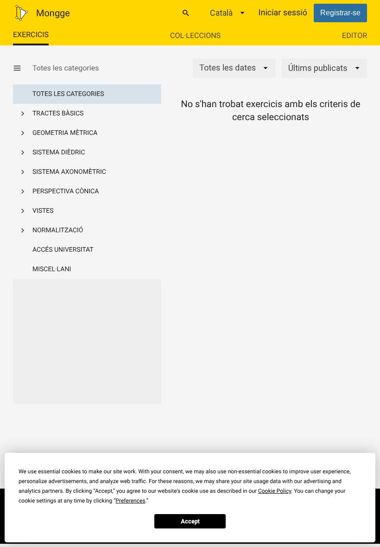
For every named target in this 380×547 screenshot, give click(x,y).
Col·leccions (195, 35)
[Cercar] (186, 13)
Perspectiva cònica (65, 191)
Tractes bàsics (57, 113)
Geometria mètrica (64, 133)
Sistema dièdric (58, 152)
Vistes (43, 211)
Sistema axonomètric (69, 172)
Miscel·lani (51, 269)
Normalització (57, 230)
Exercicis (31, 34)
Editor (354, 35)
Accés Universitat (63, 250)
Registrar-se (340, 13)
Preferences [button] (130, 500)
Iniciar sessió (283, 13)
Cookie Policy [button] (274, 491)
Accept (190, 521)
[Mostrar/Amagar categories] (22, 68)
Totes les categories (68, 94)
